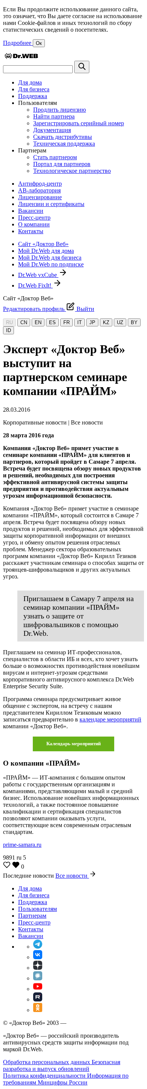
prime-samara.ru (22, 844)
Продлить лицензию (59, 109)
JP (92, 322)
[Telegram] (37, 946)
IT (79, 322)
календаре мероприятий (110, 719)
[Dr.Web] (21, 57)
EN (38, 322)
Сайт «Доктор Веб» (43, 244)
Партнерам (32, 915)
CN (23, 322)
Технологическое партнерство (72, 171)
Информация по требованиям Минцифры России (66, 1079)
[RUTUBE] (37, 999)
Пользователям (37, 909)
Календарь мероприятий (73, 743)
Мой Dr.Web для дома (46, 251)
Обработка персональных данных (47, 1062)
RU (9, 322)
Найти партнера (54, 116)
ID (8, 330)
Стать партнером (55, 157)
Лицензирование (40, 197)
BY (134, 322)
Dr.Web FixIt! (35, 285)
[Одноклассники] (37, 1010)
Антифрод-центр (40, 183)
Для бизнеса (33, 89)
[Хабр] (37, 978)
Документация (52, 130)
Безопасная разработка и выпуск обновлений (61, 1065)
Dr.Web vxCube (38, 275)
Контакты (30, 231)
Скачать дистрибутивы (62, 137)
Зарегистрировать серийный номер (78, 123)
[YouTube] (37, 989)
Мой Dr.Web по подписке (51, 264)
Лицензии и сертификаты (51, 204)
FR (66, 322)
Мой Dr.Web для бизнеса (49, 257)
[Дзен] (37, 967)
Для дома (30, 82)
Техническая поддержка (64, 143)
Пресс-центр (34, 217)
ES (52, 322)
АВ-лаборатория (39, 190)
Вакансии (30, 211)
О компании (34, 224)
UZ (120, 322)
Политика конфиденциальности (45, 1075)
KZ (106, 322)
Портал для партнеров (61, 164)
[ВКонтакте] (37, 957)
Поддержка (32, 96)
